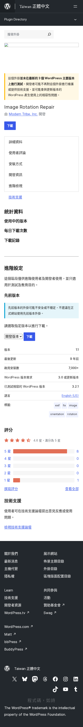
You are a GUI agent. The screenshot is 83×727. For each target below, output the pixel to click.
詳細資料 (15, 142)
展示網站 (50, 553)
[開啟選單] (76, 6)
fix (64, 405)
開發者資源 (12, 605)
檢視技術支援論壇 (17, 527)
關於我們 (11, 553)
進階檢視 (15, 186)
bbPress (12, 642)
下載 (10, 125)
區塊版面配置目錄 (57, 576)
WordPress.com (18, 627)
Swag (50, 613)
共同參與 (50, 590)
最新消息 (11, 561)
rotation (72, 414)
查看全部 (72, 489)
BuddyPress (15, 649)
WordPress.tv (17, 613)
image (73, 405)
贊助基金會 (54, 605)
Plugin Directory (15, 19)
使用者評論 (17, 153)
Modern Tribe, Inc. (23, 114)
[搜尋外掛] (49, 34)
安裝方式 (15, 164)
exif (57, 405)
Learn (8, 590)
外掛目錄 (50, 569)
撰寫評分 (11, 489)
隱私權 (9, 576)
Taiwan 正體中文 (27, 668)
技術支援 (15, 197)
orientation (57, 414)
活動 (47, 598)
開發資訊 (15, 175)
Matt (10, 634)
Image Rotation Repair (29, 107)
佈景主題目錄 (54, 561)
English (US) (70, 395)
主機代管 (11, 569)
